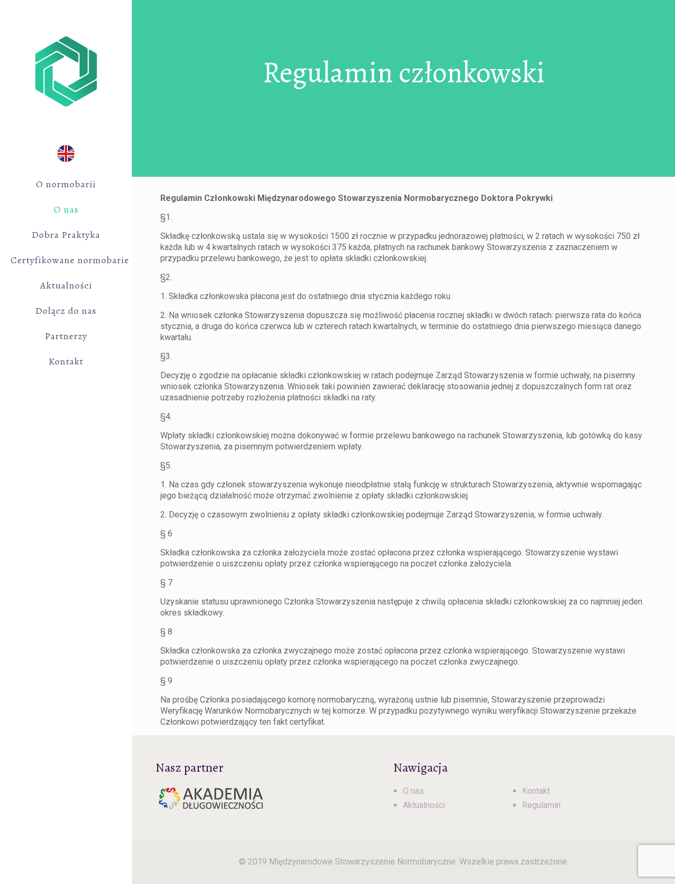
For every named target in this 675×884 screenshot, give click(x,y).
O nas (413, 791)
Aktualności (424, 805)
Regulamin (541, 805)
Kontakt (536, 791)
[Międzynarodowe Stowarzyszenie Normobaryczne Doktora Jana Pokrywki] (66, 71)
